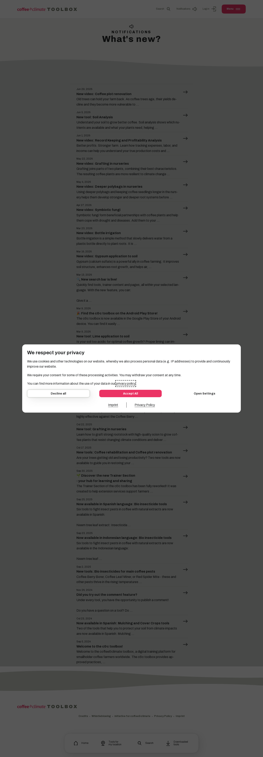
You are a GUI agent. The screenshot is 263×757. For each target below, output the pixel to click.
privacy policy (125, 383)
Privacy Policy (145, 404)
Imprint (113, 404)
